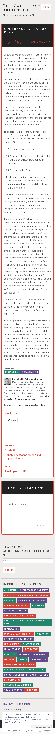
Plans (42, 405)
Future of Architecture (18, 634)
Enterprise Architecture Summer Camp (24, 622)
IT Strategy (31, 649)
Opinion (22, 659)
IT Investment (12, 649)
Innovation (11, 372)
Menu (46, 6)
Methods (9, 659)
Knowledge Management (33, 654)
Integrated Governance (18, 639)
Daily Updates (16, 704)
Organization (30, 372)
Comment (39, 525)
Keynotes (9, 654)
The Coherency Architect (22, 7)
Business (9, 600)
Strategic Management (17, 685)
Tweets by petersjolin (13, 709)
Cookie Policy (14, 722)
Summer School (13, 690)
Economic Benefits (15, 611)
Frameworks (11, 629)
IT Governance (31, 644)
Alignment (10, 590)
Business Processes (18, 405)
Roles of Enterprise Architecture (24, 670)
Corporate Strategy (16, 605)
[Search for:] (27, 561)
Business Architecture (31, 600)
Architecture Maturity (34, 590)
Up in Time (31, 690)
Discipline (38, 605)
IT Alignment (11, 644)
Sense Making (12, 680)
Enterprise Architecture (19, 616)
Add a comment (40, 42)
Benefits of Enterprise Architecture (26, 595)
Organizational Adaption (19, 664)
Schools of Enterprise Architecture (26, 675)
